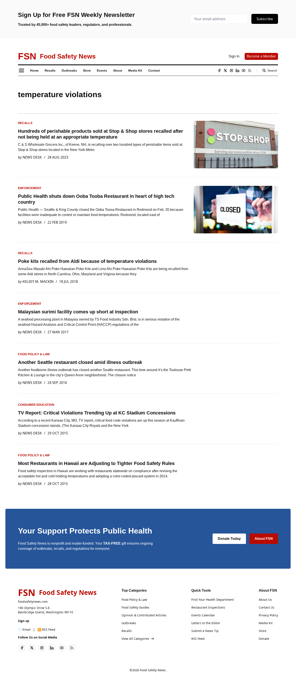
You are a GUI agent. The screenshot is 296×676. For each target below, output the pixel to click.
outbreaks (129, 623)
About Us (265, 599)
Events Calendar (203, 615)
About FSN (264, 538)
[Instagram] (231, 70)
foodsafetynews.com (33, 601)
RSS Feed (198, 639)
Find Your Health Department (212, 599)
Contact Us (266, 607)
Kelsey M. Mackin (38, 281)
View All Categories (135, 639)
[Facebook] (219, 70)
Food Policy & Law (34, 354)
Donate (264, 639)
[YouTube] (244, 70)
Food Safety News (153, 670)
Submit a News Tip (205, 631)
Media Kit (266, 623)
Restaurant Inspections (208, 607)
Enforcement (29, 188)
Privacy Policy (268, 615)
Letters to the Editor (205, 623)
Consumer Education (36, 404)
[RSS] (250, 70)
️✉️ (24, 629)
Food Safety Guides (135, 607)
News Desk (32, 157)
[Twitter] (225, 70)
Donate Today (229, 538)
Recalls (25, 123)
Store (262, 631)
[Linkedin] (237, 70)
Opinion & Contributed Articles (144, 615)
